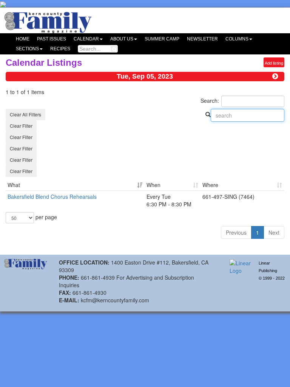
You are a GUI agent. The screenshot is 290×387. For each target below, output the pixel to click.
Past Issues (51, 39)
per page (45, 217)
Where (210, 185)
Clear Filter (21, 125)
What (14, 185)
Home (22, 39)
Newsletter (202, 39)
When (153, 185)
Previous (236, 232)
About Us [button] (121, 39)
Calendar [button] (86, 39)
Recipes (60, 48)
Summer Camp (162, 39)
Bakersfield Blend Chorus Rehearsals (52, 196)
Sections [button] (27, 48)
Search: (210, 100)
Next (273, 232)
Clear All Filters (25, 114)
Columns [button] (236, 39)
